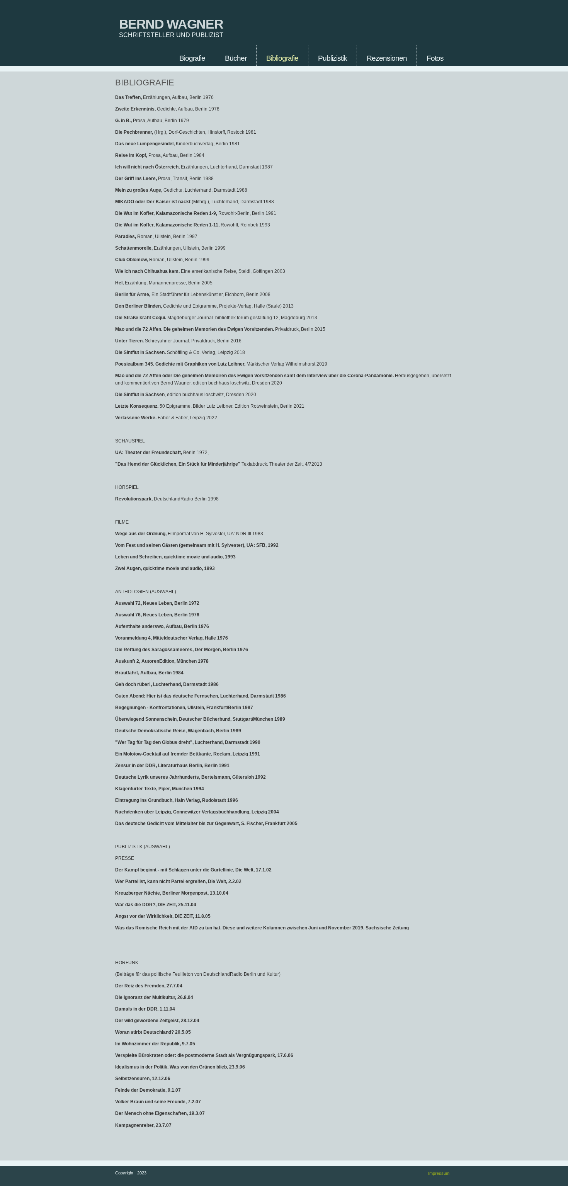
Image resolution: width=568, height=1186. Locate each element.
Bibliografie (282, 58)
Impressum (438, 1173)
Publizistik (332, 58)
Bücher (236, 58)
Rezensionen (387, 58)
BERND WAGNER (171, 24)
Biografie (192, 58)
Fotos (435, 58)
